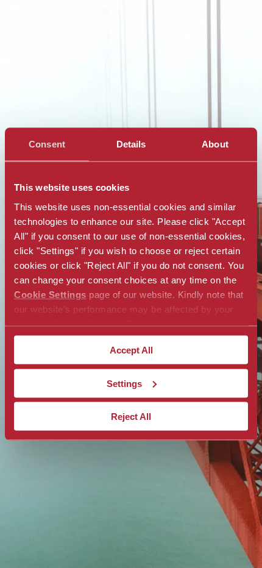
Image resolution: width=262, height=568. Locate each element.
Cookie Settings (50, 294)
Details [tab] (131, 144)
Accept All (131, 350)
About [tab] (215, 144)
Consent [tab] (47, 144)
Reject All (131, 416)
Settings (124, 383)
